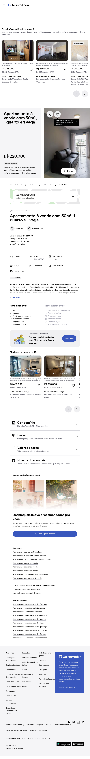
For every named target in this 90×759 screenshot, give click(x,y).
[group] (18, 62)
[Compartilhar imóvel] (50, 114)
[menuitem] (11, 184)
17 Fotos (69, 171)
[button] (45, 424)
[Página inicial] (19, 5)
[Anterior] (76, 93)
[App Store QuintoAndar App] (78, 744)
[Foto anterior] (6, 50)
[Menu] (4, 5)
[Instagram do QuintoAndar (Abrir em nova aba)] (73, 722)
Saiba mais (69, 338)
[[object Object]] (76, 122)
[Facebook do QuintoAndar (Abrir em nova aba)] (69, 722)
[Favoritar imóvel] (57, 114)
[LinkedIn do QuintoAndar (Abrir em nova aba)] (83, 722)
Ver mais (16, 297)
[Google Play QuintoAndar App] (63, 744)
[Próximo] (85, 93)
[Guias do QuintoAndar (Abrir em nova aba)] (78, 722)
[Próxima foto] (29, 50)
